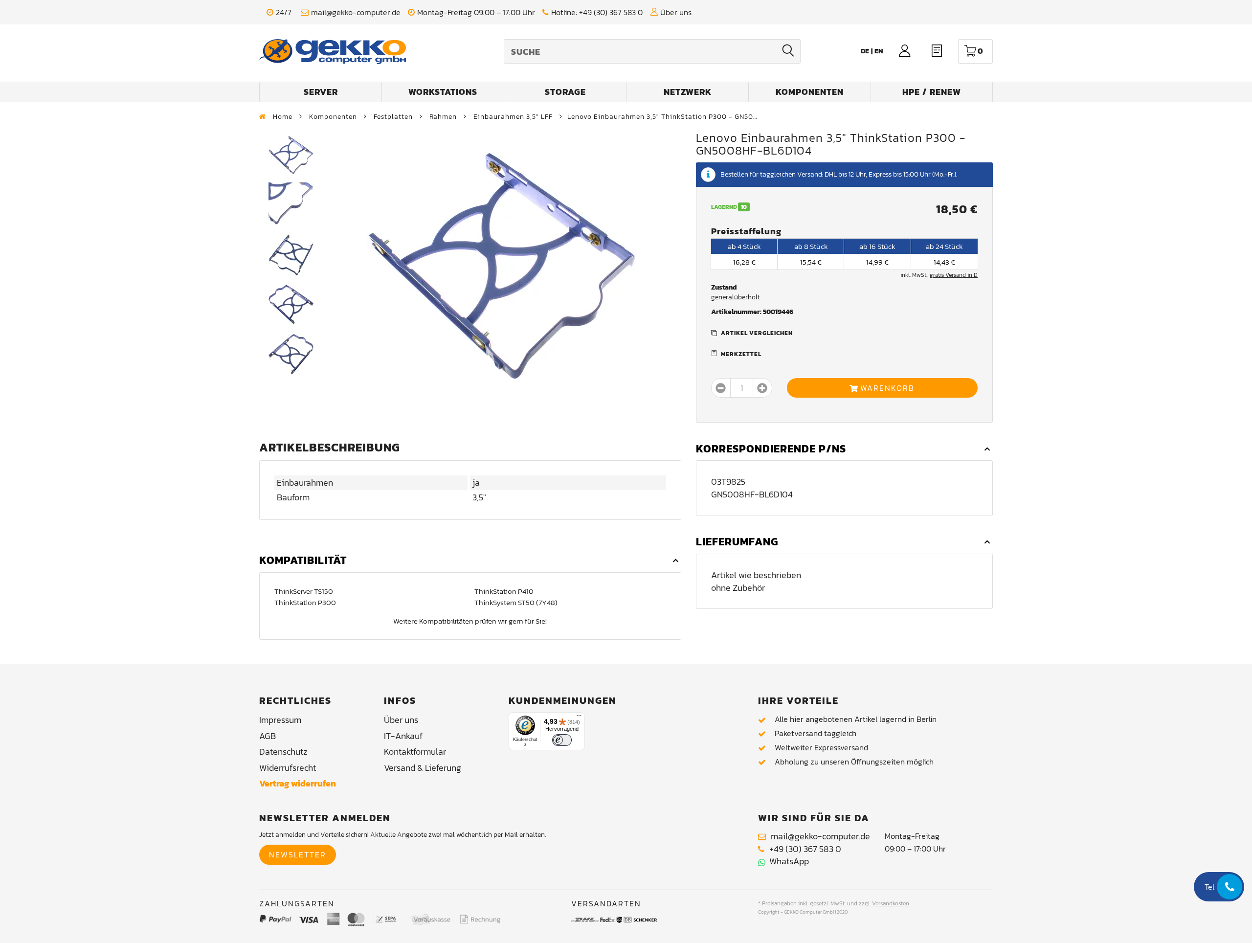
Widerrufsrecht (287, 767)
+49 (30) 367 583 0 (611, 12)
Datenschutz (283, 751)
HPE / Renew (931, 91)
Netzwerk (688, 91)
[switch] (562, 740)
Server (321, 91)
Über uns (676, 12)
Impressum (280, 719)
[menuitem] (878, 51)
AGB (267, 735)
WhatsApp (787, 861)
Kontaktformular (415, 751)
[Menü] (579, 718)
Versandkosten (890, 903)
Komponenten (810, 91)
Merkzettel (741, 354)
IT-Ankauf (403, 735)
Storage (565, 91)
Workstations (442, 91)
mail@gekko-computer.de (356, 12)
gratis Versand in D (954, 274)
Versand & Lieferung (422, 767)
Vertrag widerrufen (297, 783)
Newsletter (297, 854)
